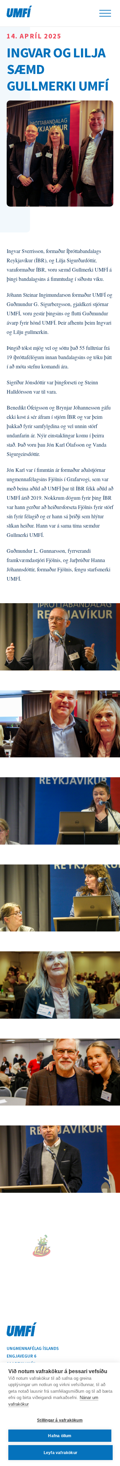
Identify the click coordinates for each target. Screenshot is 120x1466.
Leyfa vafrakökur (60, 1452)
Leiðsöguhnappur (105, 13)
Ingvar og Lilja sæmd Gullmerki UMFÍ (58, 69)
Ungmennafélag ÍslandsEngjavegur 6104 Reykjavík (33, 1356)
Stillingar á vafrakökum (60, 1420)
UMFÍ (19, 11)
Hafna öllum (59, 1436)
